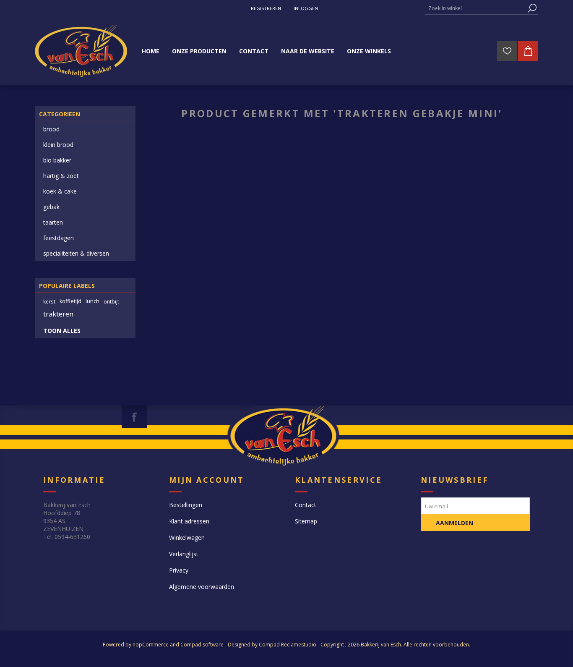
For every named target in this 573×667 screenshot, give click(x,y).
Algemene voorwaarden (201, 587)
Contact (305, 505)
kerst (49, 301)
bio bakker (57, 160)
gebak (51, 207)
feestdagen (58, 238)
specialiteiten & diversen (76, 253)
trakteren (58, 314)
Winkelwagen (187, 537)
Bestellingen (185, 505)
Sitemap (306, 521)
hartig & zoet (61, 176)
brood (51, 129)
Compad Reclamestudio (287, 644)
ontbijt (111, 301)
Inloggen (306, 8)
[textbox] (475, 8)
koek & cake (60, 191)
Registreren (266, 8)
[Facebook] (134, 416)
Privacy (178, 570)
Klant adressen (189, 521)
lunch (92, 301)
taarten (53, 222)
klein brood (58, 145)
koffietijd (70, 301)
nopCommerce (151, 644)
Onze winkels (369, 51)
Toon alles (62, 331)
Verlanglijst (183, 554)
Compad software (202, 644)
